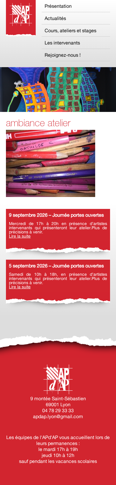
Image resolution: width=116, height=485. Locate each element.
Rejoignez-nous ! (63, 55)
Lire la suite (20, 236)
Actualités (55, 18)
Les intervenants (62, 42)
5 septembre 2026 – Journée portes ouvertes (56, 265)
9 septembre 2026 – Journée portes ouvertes (56, 215)
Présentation (58, 6)
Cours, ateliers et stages (70, 30)
